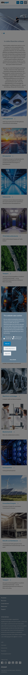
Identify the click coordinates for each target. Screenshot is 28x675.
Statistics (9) (8, 338)
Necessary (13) (8, 337)
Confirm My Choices (10, 348)
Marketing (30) (17, 338)
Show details (13, 359)
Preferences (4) (18, 337)
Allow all (7, 343)
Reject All (7, 353)
